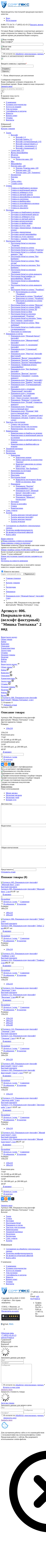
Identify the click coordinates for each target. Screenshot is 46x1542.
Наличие (4, 690)
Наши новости (7, 539)
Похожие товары (8, 687)
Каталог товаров (8, 128)
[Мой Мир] (9, 764)
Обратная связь (7, 1333)
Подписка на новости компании (14, 561)
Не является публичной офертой (19, 532)
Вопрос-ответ (11, 115)
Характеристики (8, 678)
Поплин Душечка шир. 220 (27, 168)
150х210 (9, 728)
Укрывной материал (14, 1232)
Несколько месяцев (14, 795)
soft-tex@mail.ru (35, 1297)
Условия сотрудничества (16, 104)
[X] (12, 764)
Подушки (10, 1221)
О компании (11, 102)
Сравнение (24, 902)
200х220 (9, 915)
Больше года (11, 800)
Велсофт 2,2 (21, 137)
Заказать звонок (36, 25)
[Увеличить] (23, 700)
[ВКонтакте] (2, 764)
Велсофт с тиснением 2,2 (26, 146)
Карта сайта (11, 534)
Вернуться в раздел (9, 664)
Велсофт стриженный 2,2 (26, 148)
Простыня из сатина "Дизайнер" (29, 296)
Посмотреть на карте (10, 1311)
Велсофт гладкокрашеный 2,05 (28, 142)
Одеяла (9, 1218)
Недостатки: (6, 826)
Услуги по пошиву (13, 107)
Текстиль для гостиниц (15, 1227)
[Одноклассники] (5, 764)
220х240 (9, 1025)
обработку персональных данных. (29, 54)
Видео (3, 695)
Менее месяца (12, 793)
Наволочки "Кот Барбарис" (27, 468)
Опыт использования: (10, 789)
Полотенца (10, 1234)
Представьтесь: (7, 869)
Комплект (5, 673)
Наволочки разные (23, 457)
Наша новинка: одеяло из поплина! (16, 543)
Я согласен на (24, 54)
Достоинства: (6, 804)
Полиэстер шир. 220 (24, 159)
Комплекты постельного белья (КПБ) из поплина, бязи (28, 480)
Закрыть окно (6, 86)
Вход (8, 18)
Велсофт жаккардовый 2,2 (27, 144)
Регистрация (11, 20)
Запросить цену (10, 1418)
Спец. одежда (11, 1238)
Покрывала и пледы (14, 1225)
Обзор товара (6, 667)
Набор (3, 670)
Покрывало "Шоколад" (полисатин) (25, 498)
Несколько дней (12, 797)
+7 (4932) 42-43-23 (8, 1335)
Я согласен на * (24, 1385)
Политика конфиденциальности (19, 530)
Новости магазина (11, 571)
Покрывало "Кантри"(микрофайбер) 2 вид (25, 487)
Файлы (4, 692)
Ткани (8, 1216)
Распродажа (11, 1236)
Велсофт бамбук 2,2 (24, 139)
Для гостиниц (12, 109)
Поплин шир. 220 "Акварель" (28, 172)
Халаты (9, 1241)
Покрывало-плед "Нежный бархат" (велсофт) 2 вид (27, 491)
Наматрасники (12, 1229)
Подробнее (5, 899)
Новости (9, 113)
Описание (5, 676)
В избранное (9, 904)
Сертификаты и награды (16, 111)
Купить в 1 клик (10, 757)
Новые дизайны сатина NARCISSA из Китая (20, 550)
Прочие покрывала (24, 495)
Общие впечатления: (9, 847)
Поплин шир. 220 (23, 170)
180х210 (9, 913)
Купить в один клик (11, 1387)
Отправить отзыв (8, 872)
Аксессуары (6, 681)
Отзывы (9, 118)
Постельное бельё (13, 1223)
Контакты (10, 120)
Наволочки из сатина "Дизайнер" (30, 298)
